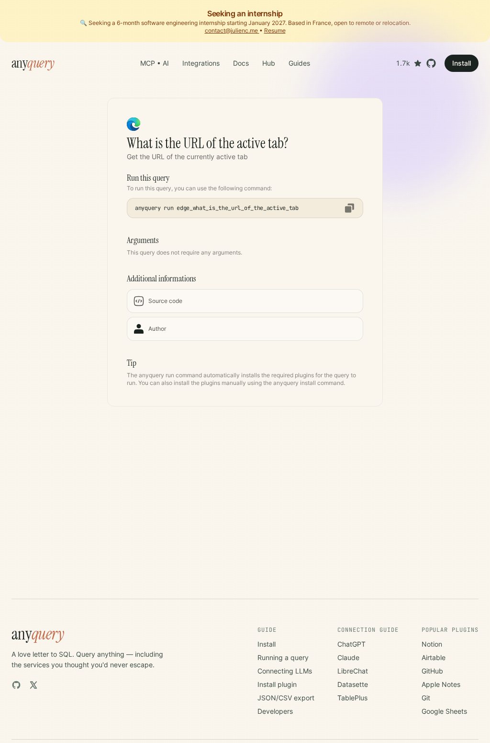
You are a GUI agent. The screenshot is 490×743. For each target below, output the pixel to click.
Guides (299, 63)
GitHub (432, 671)
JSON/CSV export (285, 698)
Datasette (352, 684)
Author (157, 328)
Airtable (433, 657)
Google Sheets (444, 711)
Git (426, 698)
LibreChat (352, 671)
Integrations (201, 63)
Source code (165, 300)
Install (461, 63)
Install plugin (277, 684)
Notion (432, 644)
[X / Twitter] (33, 685)
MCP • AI (154, 63)
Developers (275, 711)
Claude (348, 657)
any (33, 63)
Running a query (283, 657)
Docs (241, 63)
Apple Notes (441, 684)
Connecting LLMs (284, 671)
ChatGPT (351, 644)
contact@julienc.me (232, 30)
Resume (275, 30)
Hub (268, 63)
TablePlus (352, 698)
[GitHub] (16, 685)
